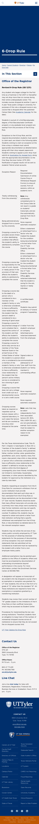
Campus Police (7, 771)
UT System (24, 766)
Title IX (14, 819)
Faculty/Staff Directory (6, 750)
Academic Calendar (23, 112)
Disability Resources (31, 819)
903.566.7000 (19, 727)
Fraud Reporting (26, 777)
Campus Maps (6, 819)
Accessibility (21, 819)
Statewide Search (27, 750)
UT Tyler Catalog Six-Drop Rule (14, 630)
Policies (29, 65)
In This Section (12, 74)
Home (4, 65)
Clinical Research (27, 798)
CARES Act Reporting (28, 771)
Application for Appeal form (21, 155)
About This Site (24, 817)
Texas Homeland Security (26, 745)
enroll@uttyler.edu (19, 724)
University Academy (28, 792)
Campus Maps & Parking (7, 761)
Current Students (12, 65)
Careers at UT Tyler (8, 745)
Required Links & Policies (24, 821)
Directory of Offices (9, 755)
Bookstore (5, 787)
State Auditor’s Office (28, 755)
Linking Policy (12, 821)
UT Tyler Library (7, 782)
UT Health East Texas (9, 798)
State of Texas (7, 803)
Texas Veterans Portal (28, 761)
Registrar (22, 65)
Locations (5, 766)
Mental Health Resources (25, 782)
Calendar (5, 777)
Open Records (26, 787)
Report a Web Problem (29, 803)
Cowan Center (7, 792)
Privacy (32, 817)
